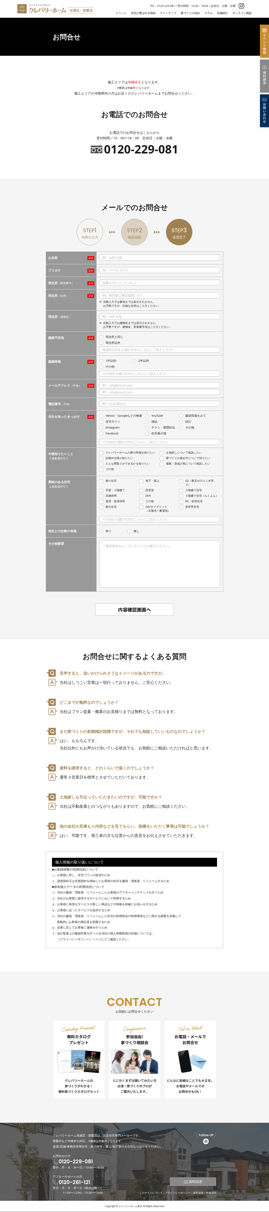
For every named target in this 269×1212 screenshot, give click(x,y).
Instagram (113, 427)
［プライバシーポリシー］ (74, 939)
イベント (120, 13)
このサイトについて (150, 1192)
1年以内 (111, 360)
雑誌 (154, 421)
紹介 (188, 421)
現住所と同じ (114, 337)
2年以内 (143, 360)
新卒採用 (198, 1192)
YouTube (157, 415)
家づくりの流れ (190, 13)
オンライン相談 (242, 13)
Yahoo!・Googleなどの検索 (124, 415)
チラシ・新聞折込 (163, 427)
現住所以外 (113, 343)
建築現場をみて (195, 415)
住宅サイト (113, 421)
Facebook (112, 433)
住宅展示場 (158, 433)
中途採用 (211, 1192)
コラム (208, 13)
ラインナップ (168, 13)
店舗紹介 (222, 13)
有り (108, 531)
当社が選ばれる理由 (143, 13)
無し (136, 531)
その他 (110, 366)
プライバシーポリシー (178, 1192)
